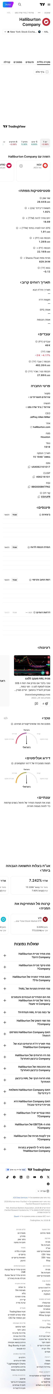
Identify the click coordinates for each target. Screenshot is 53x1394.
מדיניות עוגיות (19, 1336)
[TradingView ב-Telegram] (14, 1177)
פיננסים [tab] (30, 62)
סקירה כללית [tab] (43, 62)
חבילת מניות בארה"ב (16, 1278)
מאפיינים (21, 1233)
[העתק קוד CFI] (39, 497)
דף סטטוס (21, 1348)
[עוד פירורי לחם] (39, 12)
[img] (8, 31)
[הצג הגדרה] (40, 198)
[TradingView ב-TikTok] (7, 1177)
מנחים (47, 1351)
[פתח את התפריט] (49, 4)
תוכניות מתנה (19, 1242)
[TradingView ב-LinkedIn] (21, 1177)
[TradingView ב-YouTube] (35, 1177)
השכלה (47, 1363)
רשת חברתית (44, 1336)
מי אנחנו (21, 1287)
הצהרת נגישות (19, 1339)
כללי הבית (46, 1348)
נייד (48, 1324)
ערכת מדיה (20, 1302)
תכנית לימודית (19, 1388)
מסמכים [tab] (18, 62)
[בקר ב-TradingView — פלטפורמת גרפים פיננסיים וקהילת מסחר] (14, 127)
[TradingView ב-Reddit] (48, 1184)
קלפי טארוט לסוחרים (16, 1314)
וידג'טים (22, 1357)
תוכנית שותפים (19, 1385)
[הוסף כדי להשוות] (21, 166)
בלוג (23, 1293)
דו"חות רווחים (44, 1287)
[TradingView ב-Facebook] (41, 1177)
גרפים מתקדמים (18, 1367)
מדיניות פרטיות (18, 1333)
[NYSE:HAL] (47, 673)
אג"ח (48, 1248)
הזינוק (22, 1260)
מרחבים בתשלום (43, 1385)
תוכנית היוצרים (43, 1345)
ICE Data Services (20, 1197)
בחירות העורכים (43, 1367)
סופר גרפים (45, 1233)
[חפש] (19, 4)
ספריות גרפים (19, 1360)
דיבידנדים (46, 1291)
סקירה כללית (20, 1251)
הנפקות (47, 1294)
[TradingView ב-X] (48, 1177)
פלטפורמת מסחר (18, 1370)
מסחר (47, 1360)
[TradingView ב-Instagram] (28, 1177)
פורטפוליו (46, 1302)
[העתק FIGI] (29, 487)
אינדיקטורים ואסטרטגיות (39, 1375)
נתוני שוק (21, 1239)
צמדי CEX (46, 1254)
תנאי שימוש (20, 1326)
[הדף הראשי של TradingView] (42, 5)
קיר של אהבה (44, 1339)
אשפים (47, 1378)
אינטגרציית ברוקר (18, 1382)
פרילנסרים (45, 1382)
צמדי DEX (46, 1257)
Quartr (16, 1216)
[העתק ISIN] (29, 467)
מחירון (22, 1236)
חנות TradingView (17, 1311)
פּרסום (22, 1378)
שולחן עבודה (45, 1327)
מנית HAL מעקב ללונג (37, 678)
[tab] (14, 515)
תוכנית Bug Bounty (16, 1345)
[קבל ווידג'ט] (5, 718)
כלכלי (48, 1284)
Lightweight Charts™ (16, 1363)
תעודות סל (45, 1245)
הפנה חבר (46, 1342)
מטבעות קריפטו (43, 1251)
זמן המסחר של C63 (16, 1318)
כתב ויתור (21, 1330)
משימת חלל (20, 1290)
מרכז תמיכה (20, 1296)
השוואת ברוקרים (18, 1257)
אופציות (46, 1309)
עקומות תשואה (43, 1306)
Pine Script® (44, 1315)
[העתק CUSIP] (34, 477)
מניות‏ (48, 1242)
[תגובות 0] (36, 703)
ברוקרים (22, 1254)
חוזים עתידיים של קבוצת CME (15, 1270)
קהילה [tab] (7, 62)
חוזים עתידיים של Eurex (15, 1275)
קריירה (22, 1299)
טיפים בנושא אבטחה (16, 1342)
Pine (48, 1260)
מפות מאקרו (45, 1312)
